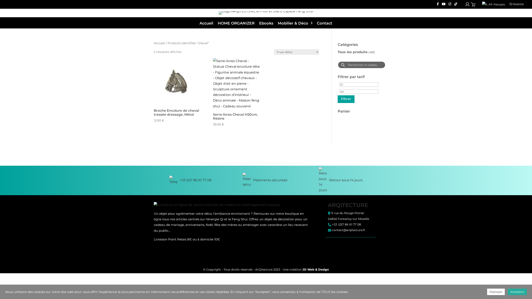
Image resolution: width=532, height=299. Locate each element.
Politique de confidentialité (346, 247)
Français (499, 4)
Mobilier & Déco (293, 23)
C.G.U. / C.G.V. (337, 243)
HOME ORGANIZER (236, 23)
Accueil (206, 23)
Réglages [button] (496, 291)
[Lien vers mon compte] (467, 4)
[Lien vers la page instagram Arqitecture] (450, 4)
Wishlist (518, 4)
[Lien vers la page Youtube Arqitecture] (443, 4)
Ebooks (266, 23)
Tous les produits (353, 52)
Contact (324, 23)
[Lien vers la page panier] (473, 4)
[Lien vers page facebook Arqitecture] (437, 4)
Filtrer (346, 99)
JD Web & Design (315, 269)
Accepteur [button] (517, 291)
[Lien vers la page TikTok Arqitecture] (456, 4)
